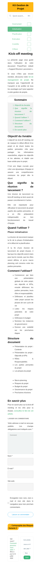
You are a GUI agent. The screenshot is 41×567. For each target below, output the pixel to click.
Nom (10, 456)
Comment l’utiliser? (23, 120)
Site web (11, 481)
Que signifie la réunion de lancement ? (23, 111)
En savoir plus (21, 130)
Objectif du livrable (22, 105)
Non (26, 553)
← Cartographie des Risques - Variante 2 (20, 527)
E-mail (11, 468)
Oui (27, 557)
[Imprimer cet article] (32, 53)
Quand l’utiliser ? (22, 117)
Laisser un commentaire (20, 514)
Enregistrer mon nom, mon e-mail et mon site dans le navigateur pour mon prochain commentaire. (21, 502)
